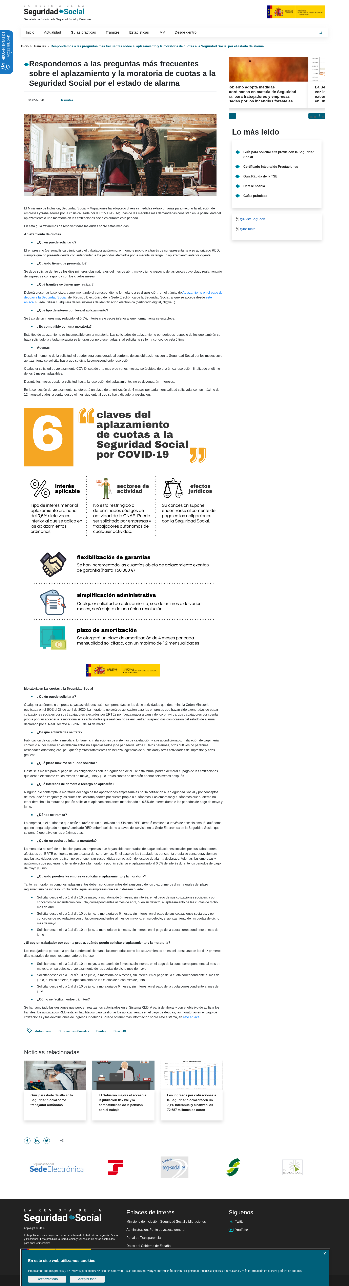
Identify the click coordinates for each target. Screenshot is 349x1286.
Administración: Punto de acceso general (155, 1229)
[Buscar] (320, 32)
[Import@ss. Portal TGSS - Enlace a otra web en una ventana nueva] (115, 1167)
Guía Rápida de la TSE (260, 176)
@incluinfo (247, 229)
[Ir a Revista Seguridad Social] (61, 10)
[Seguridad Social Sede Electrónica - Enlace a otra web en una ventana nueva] (56, 1167)
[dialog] (175, 1268)
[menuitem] (30, 32)
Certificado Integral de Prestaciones (270, 166)
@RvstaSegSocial (253, 219)
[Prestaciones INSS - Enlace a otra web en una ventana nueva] (233, 1167)
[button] (60, 1140)
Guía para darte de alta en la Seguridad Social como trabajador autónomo (51, 1100)
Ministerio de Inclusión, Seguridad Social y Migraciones (166, 1221)
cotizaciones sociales (74, 1031)
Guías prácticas (255, 196)
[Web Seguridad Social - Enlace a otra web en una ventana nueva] (174, 1167)
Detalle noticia (254, 186)
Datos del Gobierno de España (148, 1246)
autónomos (43, 1031)
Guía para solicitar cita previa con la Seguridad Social (278, 154)
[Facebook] (27, 1140)
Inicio (25, 46)
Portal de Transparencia (143, 1237)
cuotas (101, 1031)
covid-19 (120, 1031)
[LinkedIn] (37, 1140)
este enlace (191, 1017)
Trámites (40, 46)
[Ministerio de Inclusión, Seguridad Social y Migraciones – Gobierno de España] (296, 12)
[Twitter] (46, 1140)
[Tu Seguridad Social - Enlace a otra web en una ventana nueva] (292, 1167)
